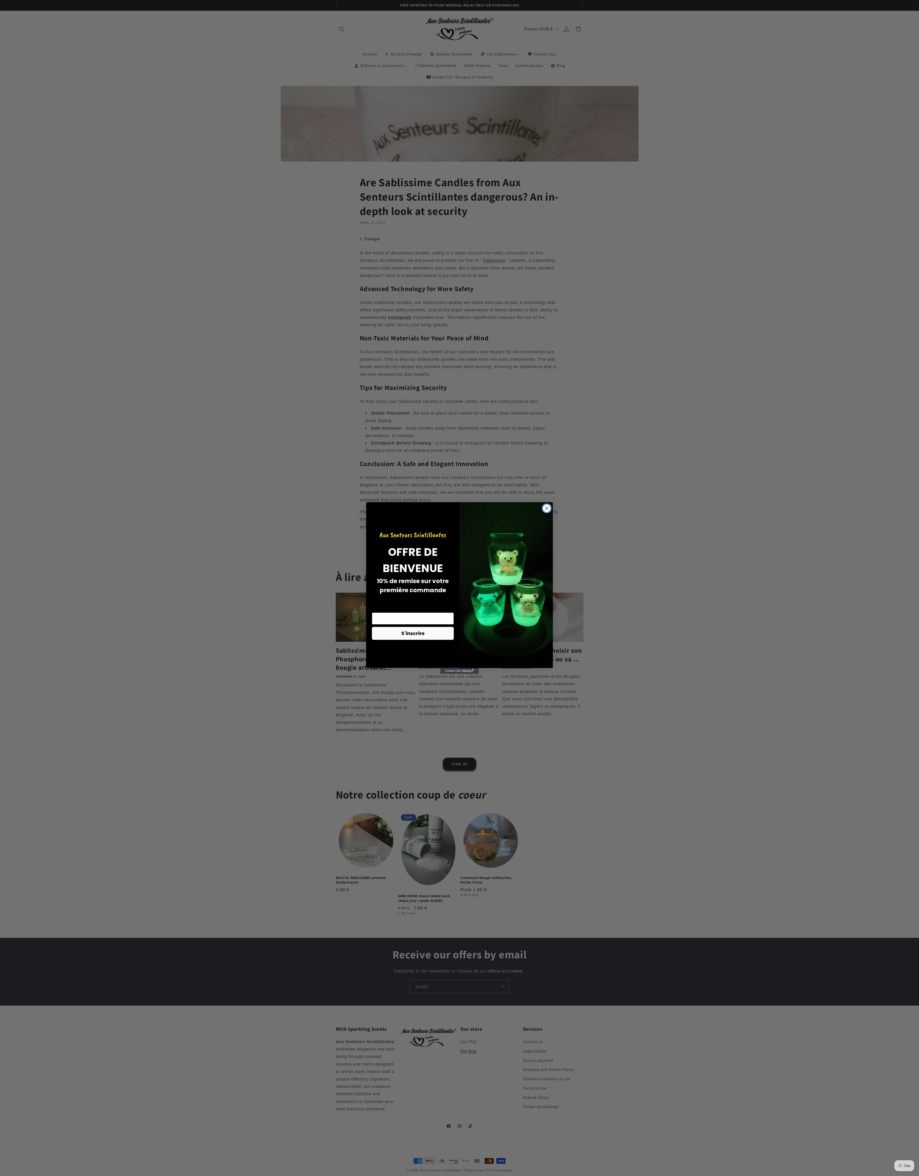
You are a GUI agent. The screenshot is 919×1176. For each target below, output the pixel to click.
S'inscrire (413, 633)
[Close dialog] (547, 508)
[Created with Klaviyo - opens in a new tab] (459, 671)
